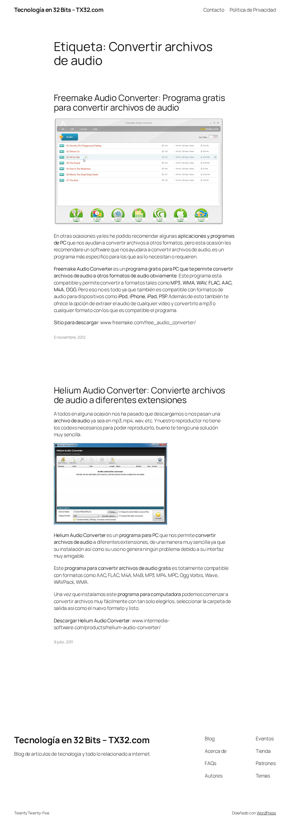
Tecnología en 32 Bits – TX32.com (58, 10)
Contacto (213, 9)
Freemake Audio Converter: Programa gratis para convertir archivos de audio (139, 102)
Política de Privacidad (253, 9)
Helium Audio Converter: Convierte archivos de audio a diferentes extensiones (139, 395)
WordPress (266, 813)
